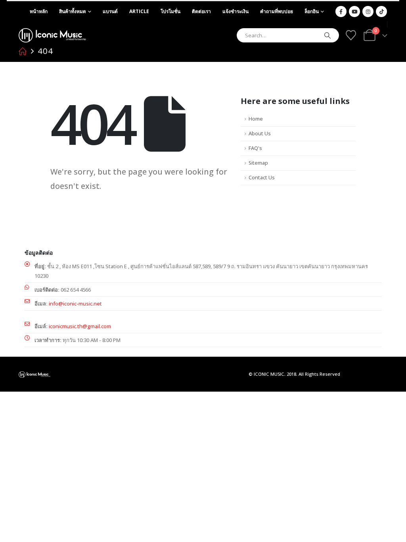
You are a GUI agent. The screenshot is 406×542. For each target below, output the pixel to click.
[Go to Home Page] (23, 51)
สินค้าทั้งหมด (72, 11)
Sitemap (258, 163)
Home (256, 118)
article (139, 11)
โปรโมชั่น (170, 11)
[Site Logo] (52, 35)
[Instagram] (367, 11)
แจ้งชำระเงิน (235, 11)
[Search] (327, 35)
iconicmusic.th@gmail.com (80, 326)
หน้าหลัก (39, 11)
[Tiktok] (381, 11)
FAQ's (255, 148)
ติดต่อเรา (201, 11)
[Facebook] (341, 11)
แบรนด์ (110, 11)
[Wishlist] (351, 35)
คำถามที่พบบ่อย (276, 11)
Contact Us (262, 177)
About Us (260, 133)
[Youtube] (354, 11)
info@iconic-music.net (75, 303)
